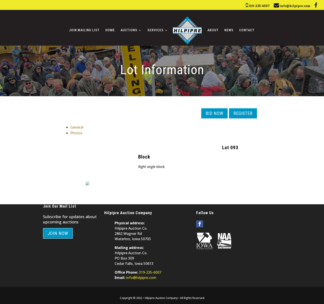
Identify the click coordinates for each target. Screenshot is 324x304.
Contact (247, 30)
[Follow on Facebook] (199, 223)
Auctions (129, 30)
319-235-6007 (259, 6)
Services (155, 30)
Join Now (58, 233)
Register (243, 113)
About (213, 30)
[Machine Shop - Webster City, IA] (87, 183)
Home (110, 30)
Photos (76, 133)
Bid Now (214, 113)
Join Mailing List (84, 30)
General (76, 127)
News (228, 30)
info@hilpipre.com (294, 6)
